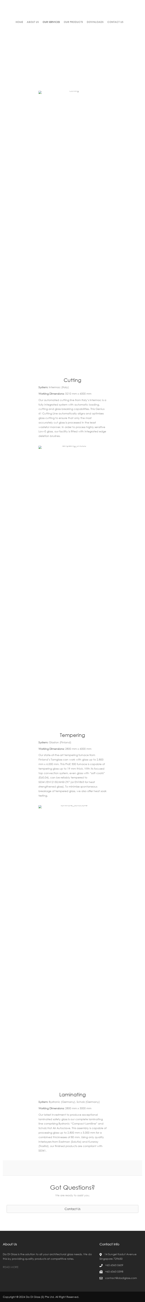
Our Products (73, 22)
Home (19, 22)
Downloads (95, 22)
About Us (33, 22)
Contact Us (115, 22)
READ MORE (11, 1267)
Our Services (51, 22)
